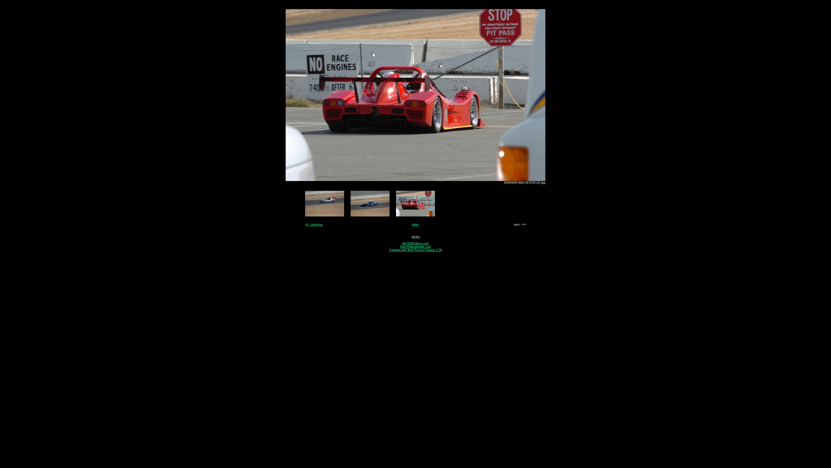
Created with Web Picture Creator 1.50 (415, 250)
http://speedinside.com (415, 246)
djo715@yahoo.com (415, 243)
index (415, 224)
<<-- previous (314, 224)
